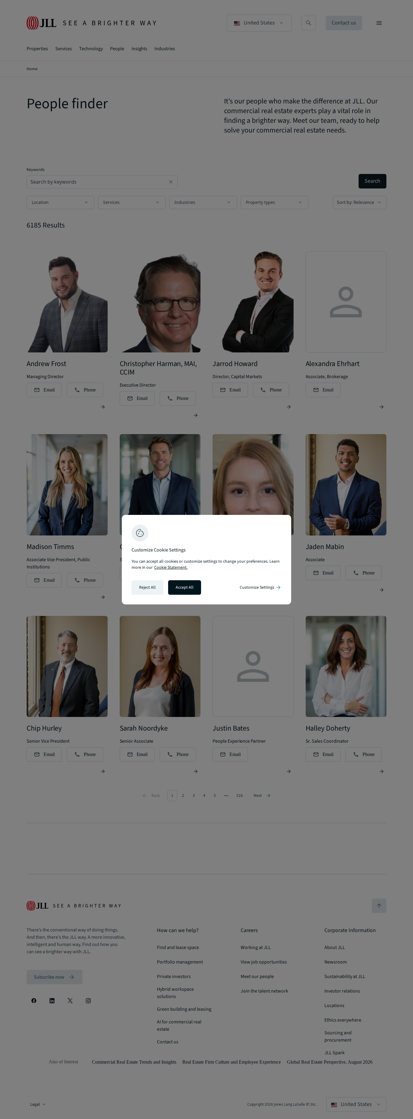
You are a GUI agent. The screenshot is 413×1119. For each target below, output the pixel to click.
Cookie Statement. (170, 567)
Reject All (147, 587)
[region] (206, 559)
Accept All (184, 587)
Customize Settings (260, 587)
